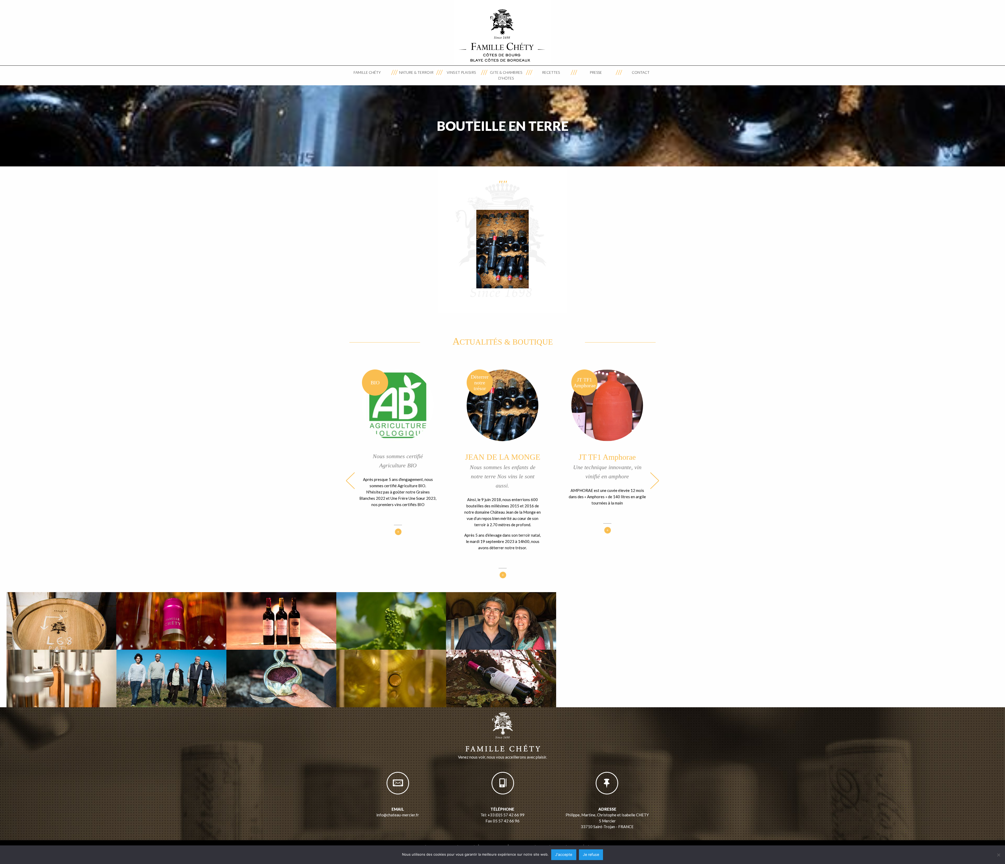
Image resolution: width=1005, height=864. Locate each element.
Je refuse (591, 854)
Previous (350, 480)
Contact (641, 72)
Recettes (551, 72)
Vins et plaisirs (461, 72)
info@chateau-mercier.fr (397, 814)
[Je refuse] (998, 854)
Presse (596, 72)
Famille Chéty (367, 72)
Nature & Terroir (416, 72)
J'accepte (563, 854)
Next (655, 480)
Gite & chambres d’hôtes (506, 75)
